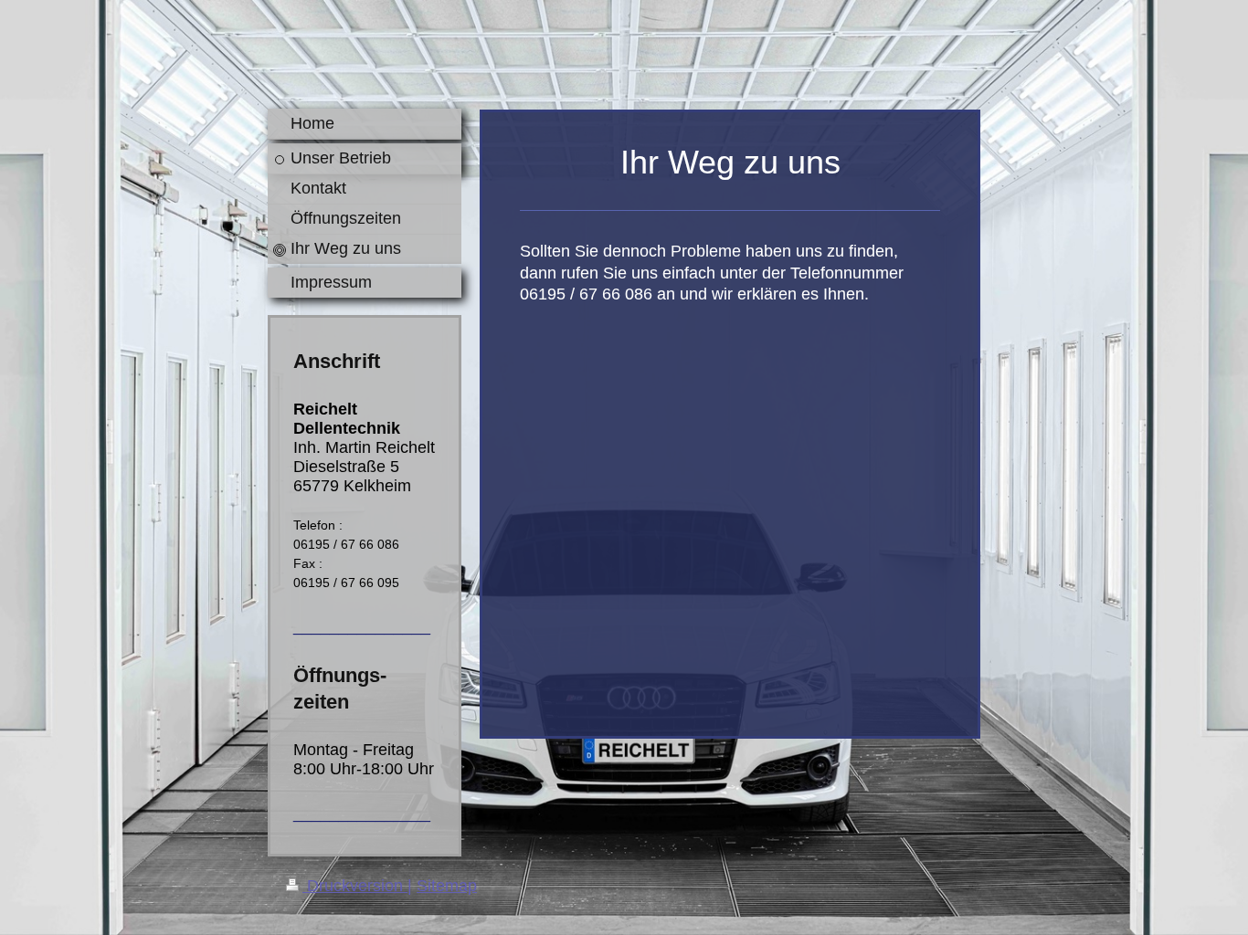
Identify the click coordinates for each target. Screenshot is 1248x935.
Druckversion (354, 886)
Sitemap (447, 886)
